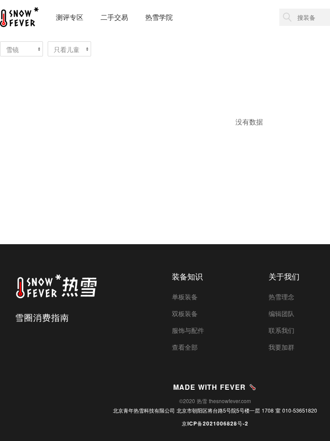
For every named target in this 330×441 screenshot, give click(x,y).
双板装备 (185, 313)
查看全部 (185, 346)
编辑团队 (281, 313)
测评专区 (69, 17)
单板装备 (185, 296)
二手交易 (114, 17)
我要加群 (281, 346)
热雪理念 (281, 296)
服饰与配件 (188, 330)
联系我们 (281, 330)
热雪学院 (159, 17)
